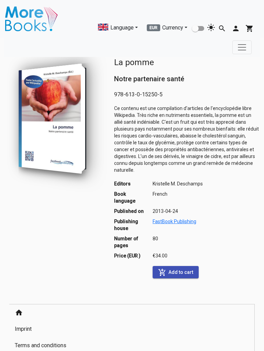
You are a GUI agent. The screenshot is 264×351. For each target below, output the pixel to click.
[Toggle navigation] (242, 47)
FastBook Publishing (174, 221)
